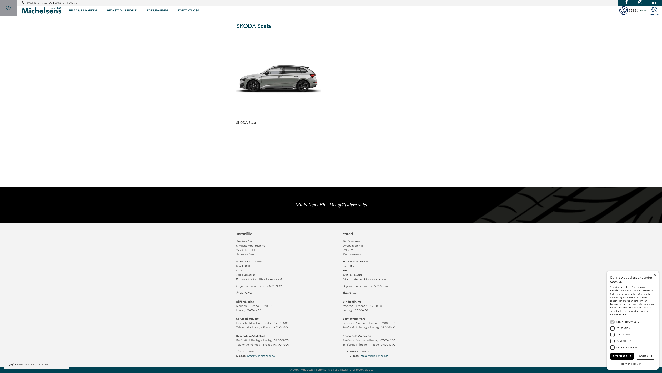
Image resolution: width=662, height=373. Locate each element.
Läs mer (623, 314)
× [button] (654, 275)
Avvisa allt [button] (645, 356)
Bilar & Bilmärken (83, 10)
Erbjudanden (157, 10)
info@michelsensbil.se (260, 355)
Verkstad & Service (122, 10)
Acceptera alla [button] (622, 356)
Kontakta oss (188, 10)
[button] (632, 364)
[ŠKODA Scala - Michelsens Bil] (41, 10)
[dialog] (633, 320)
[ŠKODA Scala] (278, 117)
